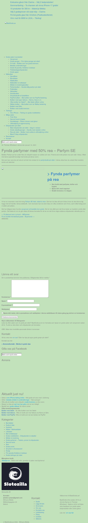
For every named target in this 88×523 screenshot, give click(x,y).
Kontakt (8, 138)
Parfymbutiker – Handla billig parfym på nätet (25, 87)
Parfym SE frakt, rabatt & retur (35, 201)
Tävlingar (9, 110)
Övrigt (8, 451)
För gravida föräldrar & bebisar (16, 453)
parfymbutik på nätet (48, 160)
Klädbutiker (14, 80)
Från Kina (13, 117)
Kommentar (6, 297)
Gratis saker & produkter (14, 57)
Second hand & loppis (17, 119)
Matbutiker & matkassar (18, 83)
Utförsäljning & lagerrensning (20, 123)
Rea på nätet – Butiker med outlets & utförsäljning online (29, 132)
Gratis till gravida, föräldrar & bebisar (22, 68)
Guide (38, 501)
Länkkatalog (40, 512)
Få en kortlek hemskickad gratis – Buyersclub (18, 216)
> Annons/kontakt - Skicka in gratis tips (16, 344)
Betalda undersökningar (18, 65)
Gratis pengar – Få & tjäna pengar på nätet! (25, 61)
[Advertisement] (44, 41)
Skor (7, 444)
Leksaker (9, 431)
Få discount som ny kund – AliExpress (15, 214)
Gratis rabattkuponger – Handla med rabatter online (27, 130)
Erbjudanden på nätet (13, 126)
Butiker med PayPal (8, 415)
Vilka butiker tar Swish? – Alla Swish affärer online (27, 102)
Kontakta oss (40, 510)
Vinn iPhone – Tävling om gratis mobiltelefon (25, 113)
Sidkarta (38, 519)
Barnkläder (14, 78)
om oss (15, 337)
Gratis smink (10, 446)
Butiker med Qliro (16, 106)
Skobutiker (13, 91)
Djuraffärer (13, 76)
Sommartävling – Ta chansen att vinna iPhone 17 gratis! (34, 5)
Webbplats (5, 309)
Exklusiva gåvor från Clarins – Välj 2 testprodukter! (31, 2)
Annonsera (39, 506)
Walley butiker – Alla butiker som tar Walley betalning (28, 104)
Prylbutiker (13, 89)
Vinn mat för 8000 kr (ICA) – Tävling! (25, 18)
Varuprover (14, 59)
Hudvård (9, 427)
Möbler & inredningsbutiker (19, 85)
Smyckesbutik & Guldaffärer (19, 95)
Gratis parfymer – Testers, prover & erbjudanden (22, 440)
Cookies (38, 516)
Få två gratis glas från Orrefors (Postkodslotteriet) (31, 14)
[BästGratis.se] (10, 23)
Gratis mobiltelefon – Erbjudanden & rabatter (21, 436)
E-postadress (7, 305)
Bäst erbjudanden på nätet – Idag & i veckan (25, 128)
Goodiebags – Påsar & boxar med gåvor (24, 121)
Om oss (38, 508)
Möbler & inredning (12, 438)
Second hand (10, 442)
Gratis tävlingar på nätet (14, 455)
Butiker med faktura (8, 413)
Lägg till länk (40, 504)
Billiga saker (10, 115)
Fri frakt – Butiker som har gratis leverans (24, 63)
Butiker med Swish (8, 410)
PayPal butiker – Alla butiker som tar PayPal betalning (28, 98)
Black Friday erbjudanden (19, 134)
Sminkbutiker (14, 93)
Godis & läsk (10, 425)
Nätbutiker (9, 74)
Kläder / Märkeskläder (13, 429)
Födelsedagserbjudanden (19, 70)
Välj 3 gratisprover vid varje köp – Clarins (27, 11)
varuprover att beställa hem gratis (32, 209)
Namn (4, 301)
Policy (38, 514)
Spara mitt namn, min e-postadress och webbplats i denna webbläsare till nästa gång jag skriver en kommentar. (44, 313)
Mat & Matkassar (11, 434)
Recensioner (10, 136)
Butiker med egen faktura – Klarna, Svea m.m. (26, 100)
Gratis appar (14, 72)
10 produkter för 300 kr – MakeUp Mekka (27, 8)
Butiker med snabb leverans (19, 108)
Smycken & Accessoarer (14, 449)
